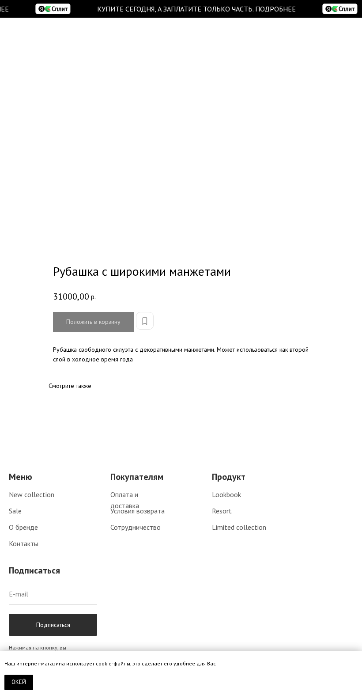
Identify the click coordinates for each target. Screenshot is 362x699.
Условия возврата (137, 510)
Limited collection (239, 527)
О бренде (23, 527)
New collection (31, 494)
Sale (15, 510)
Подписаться (53, 625)
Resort (222, 510)
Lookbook (226, 494)
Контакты (23, 543)
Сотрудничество (135, 527)
